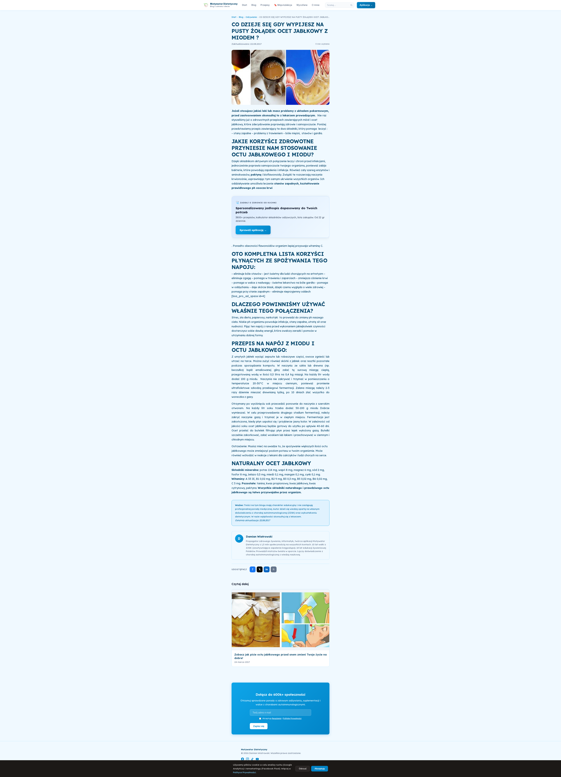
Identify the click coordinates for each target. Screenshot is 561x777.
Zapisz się (258, 726)
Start (244, 5)
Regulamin (276, 718)
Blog (253, 5)
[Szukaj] (351, 5)
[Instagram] (247, 760)
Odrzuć (303, 768)
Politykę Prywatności (292, 718)
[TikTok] (252, 760)
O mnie (315, 5)
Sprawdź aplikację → (253, 230)
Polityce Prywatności (244, 772)
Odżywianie (251, 17)
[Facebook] (242, 760)
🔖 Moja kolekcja (283, 5)
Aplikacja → (366, 5)
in (266, 569)
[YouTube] (257, 760)
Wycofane (301, 5)
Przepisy (265, 5)
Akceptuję (320, 768)
